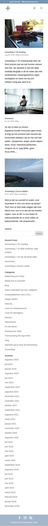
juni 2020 (9, 446)
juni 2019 (9, 478)
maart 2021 (10, 419)
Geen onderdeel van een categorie (21, 290)
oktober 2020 (11, 433)
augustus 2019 (12, 469)
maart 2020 (10, 460)
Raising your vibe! (13, 331)
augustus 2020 (12, 437)
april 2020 (9, 456)
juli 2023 (9, 378)
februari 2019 (11, 497)
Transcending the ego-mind (17, 336)
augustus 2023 (12, 373)
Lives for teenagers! (14, 313)
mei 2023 (9, 382)
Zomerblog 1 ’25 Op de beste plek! (21, 257)
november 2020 (12, 428)
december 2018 (12, 506)
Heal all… (9, 304)
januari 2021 (10, 424)
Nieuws (8, 317)
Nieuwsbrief (10, 322)
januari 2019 (10, 501)
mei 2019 (9, 483)
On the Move (11, 326)
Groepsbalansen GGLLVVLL (18, 294)
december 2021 (12, 396)
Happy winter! (11, 299)
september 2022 (12, 387)
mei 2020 (9, 451)
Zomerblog (24, 55)
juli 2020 (9, 442)
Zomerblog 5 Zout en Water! (16, 191)
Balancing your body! (14, 276)
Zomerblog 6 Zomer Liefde (17, 266)
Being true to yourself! (15, 281)
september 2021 (12, 410)
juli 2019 (9, 474)
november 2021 (12, 401)
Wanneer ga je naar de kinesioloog (21, 345)
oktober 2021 (11, 405)
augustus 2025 (12, 359)
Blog (17, 55)
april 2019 (9, 488)
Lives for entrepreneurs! (16, 308)
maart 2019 (10, 492)
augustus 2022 (12, 392)
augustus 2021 (12, 414)
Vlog (7, 340)
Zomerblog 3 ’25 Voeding (15, 52)
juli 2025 (9, 364)
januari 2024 (10, 369)
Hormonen (9, 118)
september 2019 (12, 465)
